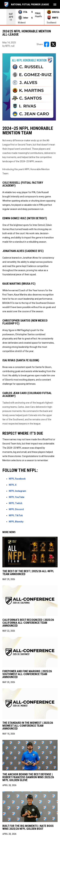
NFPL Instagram (17, 491)
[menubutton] (55, 4)
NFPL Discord (16, 509)
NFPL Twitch (15, 503)
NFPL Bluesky (16, 521)
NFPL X (12, 485)
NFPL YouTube (16, 497)
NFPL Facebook (17, 478)
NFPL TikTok (16, 515)
